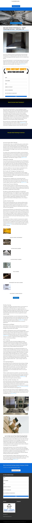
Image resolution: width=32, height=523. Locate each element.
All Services (16, 297)
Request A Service (16, 6)
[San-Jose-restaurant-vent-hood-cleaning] (7, 278)
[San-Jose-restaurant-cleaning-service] (7, 289)
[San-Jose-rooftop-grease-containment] (7, 233)
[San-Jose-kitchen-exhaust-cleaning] (7, 255)
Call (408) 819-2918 (16, 1)
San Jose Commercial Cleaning (22, 386)
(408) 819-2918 (22, 64)
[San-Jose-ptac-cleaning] (7, 267)
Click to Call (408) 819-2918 (16, 23)
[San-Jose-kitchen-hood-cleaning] (7, 244)
